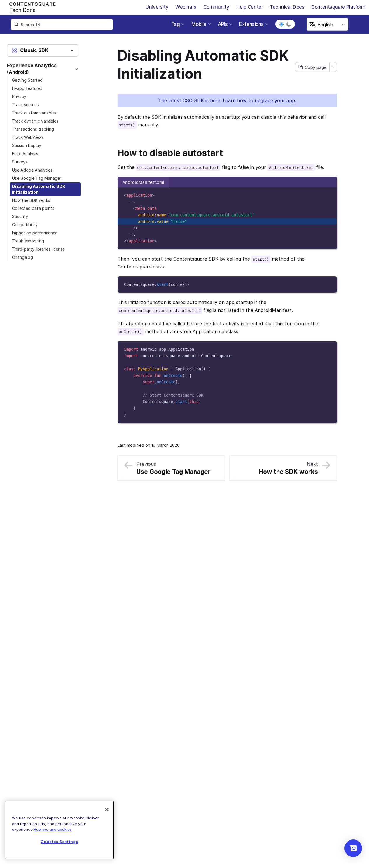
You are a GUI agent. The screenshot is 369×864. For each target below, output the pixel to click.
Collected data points (33, 208)
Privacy (19, 96)
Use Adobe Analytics (32, 169)
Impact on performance (34, 232)
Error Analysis (25, 153)
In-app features (27, 88)
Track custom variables (34, 112)
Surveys (19, 161)
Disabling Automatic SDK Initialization (38, 189)
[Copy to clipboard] (329, 194)
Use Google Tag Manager (36, 178)
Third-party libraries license (38, 249)
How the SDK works (31, 200)
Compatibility (25, 224)
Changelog (22, 257)
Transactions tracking (33, 129)
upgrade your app (275, 100)
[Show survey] (353, 848)
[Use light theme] (281, 24)
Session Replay (26, 145)
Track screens (25, 104)
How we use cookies (53, 829)
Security (20, 216)
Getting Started (27, 80)
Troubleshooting (28, 240)
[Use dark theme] (289, 24)
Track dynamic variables (35, 120)
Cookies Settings (59, 841)
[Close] (106, 809)
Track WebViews (28, 137)
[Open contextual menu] (333, 67)
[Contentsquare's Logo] (30, 6)
